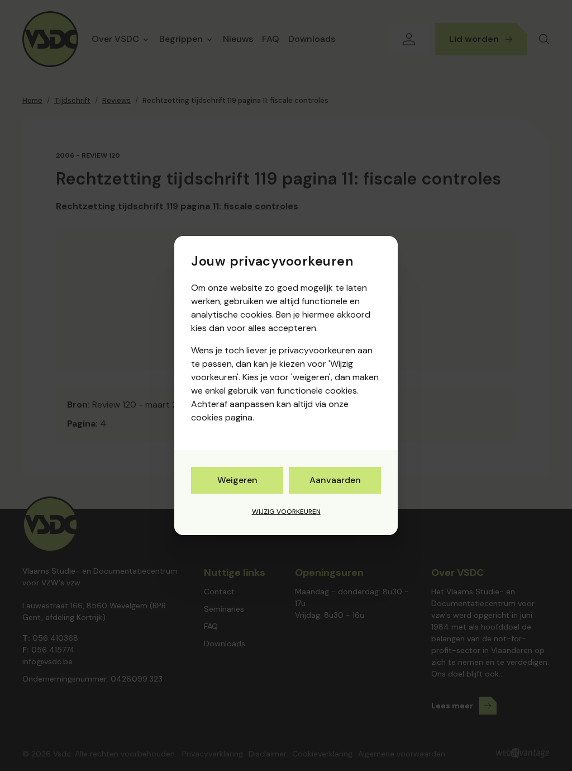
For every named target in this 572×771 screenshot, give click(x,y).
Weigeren (237, 480)
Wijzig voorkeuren (286, 511)
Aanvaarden (335, 480)
